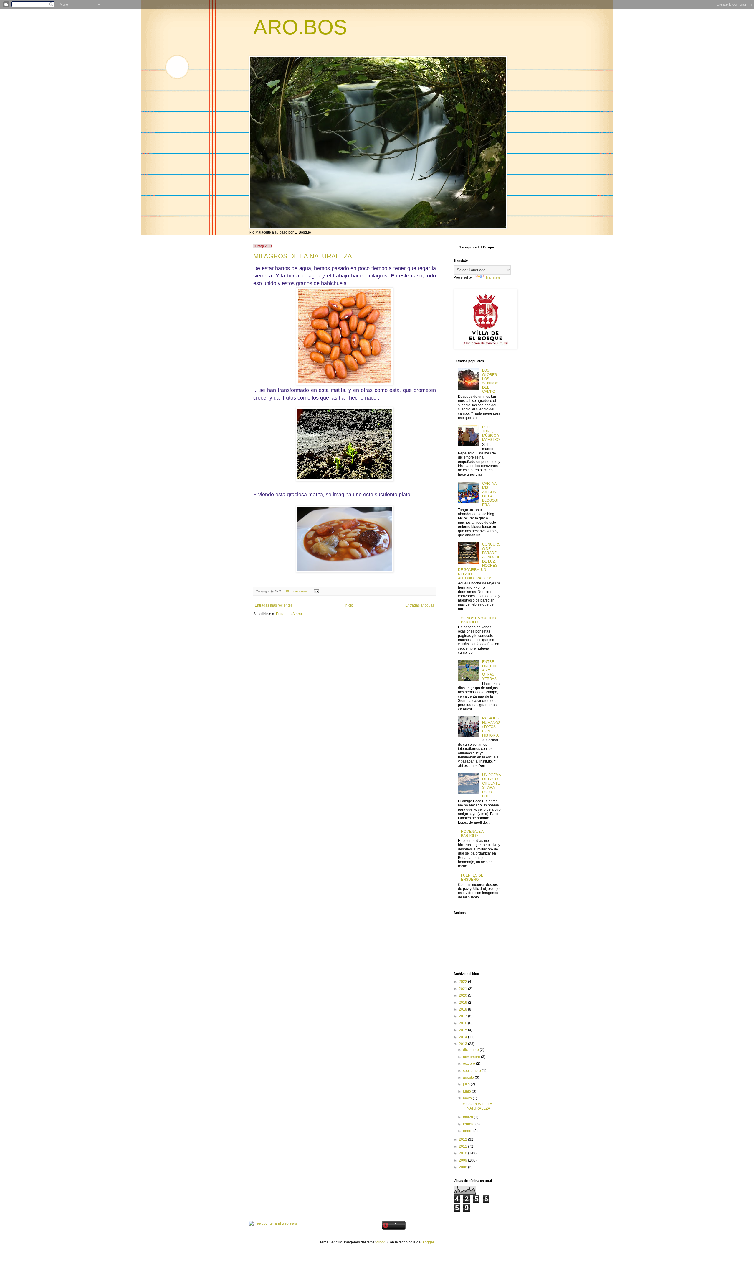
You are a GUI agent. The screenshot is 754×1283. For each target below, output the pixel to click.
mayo (468, 1098)
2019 (463, 1003)
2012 (463, 1139)
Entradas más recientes (273, 605)
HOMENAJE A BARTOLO (472, 833)
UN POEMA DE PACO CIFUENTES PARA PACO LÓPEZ (491, 785)
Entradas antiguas (419, 605)
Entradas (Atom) (289, 614)
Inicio (349, 605)
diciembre (471, 1050)
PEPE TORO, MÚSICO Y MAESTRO (491, 433)
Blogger (427, 1242)
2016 (463, 1023)
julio (467, 1084)
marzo (468, 1117)
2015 (463, 1030)
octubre (469, 1064)
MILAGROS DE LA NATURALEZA (302, 256)
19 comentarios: (297, 591)
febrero (469, 1124)
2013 (463, 1044)
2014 (463, 1037)
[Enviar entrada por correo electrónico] (316, 591)
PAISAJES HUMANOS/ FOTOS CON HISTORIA (491, 726)
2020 (463, 995)
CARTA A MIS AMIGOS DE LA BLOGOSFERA (490, 494)
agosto (469, 1077)
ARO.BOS (300, 27)
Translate (492, 277)
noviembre (472, 1057)
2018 (463, 1009)
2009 (463, 1160)
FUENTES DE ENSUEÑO (472, 877)
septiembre (472, 1071)
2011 (463, 1146)
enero (468, 1131)
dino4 (381, 1242)
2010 (463, 1153)
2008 (463, 1167)
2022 (463, 982)
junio (467, 1091)
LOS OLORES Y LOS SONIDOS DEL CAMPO (491, 381)
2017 (463, 1016)
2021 (463, 989)
